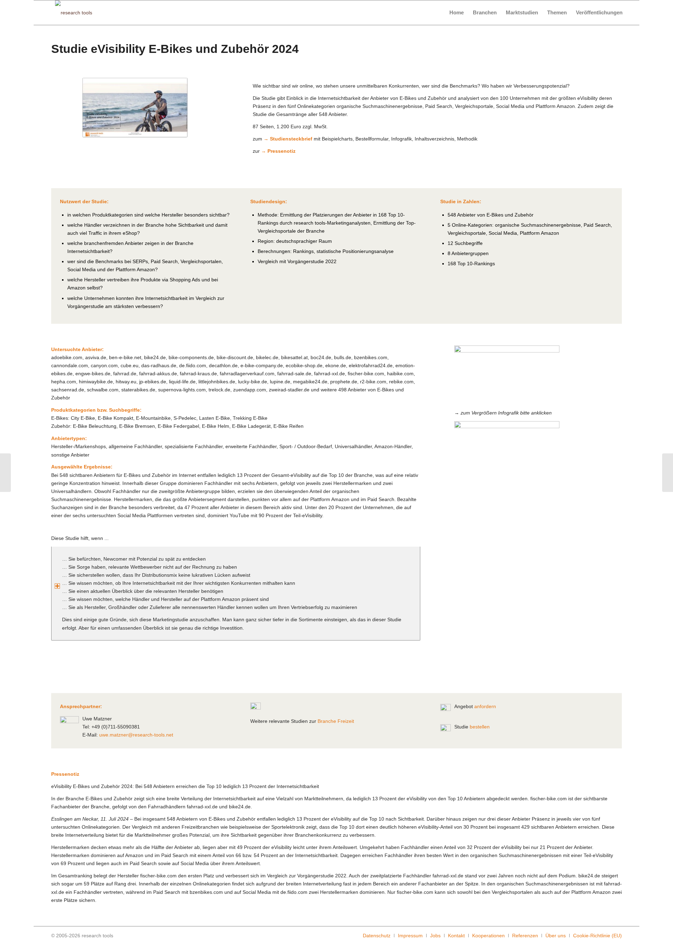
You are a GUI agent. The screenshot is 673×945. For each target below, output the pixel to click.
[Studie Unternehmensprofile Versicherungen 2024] (667, 472)
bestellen (480, 727)
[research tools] (73, 12)
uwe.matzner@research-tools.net (136, 735)
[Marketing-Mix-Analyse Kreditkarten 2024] (5, 472)
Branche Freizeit (336, 721)
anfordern (485, 706)
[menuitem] (456, 12)
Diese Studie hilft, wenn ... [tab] (80, 538)
